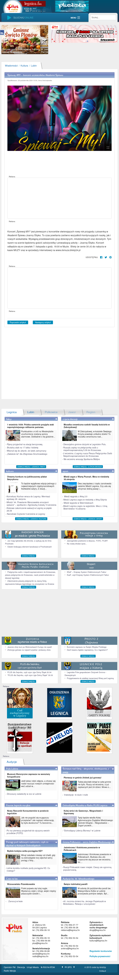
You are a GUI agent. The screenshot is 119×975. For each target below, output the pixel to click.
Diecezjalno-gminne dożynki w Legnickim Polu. (84, 444)
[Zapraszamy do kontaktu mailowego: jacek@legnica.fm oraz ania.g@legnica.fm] (84, 33)
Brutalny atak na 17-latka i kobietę (22, 447)
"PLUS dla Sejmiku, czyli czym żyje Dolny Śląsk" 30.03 (30, 675)
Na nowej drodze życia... (77, 543)
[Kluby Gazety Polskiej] (99, 702)
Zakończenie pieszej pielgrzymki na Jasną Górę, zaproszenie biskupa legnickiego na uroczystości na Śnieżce (29, 582)
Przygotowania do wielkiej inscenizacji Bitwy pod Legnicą (90, 678)
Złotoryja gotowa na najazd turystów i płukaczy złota (29, 649)
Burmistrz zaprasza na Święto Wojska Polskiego (87, 647)
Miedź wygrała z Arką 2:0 (75, 496)
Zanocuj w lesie (15, 901)
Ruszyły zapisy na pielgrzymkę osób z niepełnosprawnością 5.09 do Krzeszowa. (82, 449)
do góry (68, 966)
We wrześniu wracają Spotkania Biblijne (82, 459)
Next (44, 39)
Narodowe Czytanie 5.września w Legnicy (26, 513)
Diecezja (21, 967)
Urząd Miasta (33, 967)
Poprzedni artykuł (18, 322)
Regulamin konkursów (101, 951)
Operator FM (10, 967)
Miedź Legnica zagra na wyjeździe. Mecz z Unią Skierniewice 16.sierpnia (85, 507)
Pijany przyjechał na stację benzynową (24, 444)
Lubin (34, 65)
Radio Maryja (10, 970)
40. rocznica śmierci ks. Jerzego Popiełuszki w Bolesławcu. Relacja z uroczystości (84, 902)
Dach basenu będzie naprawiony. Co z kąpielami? (87, 649)
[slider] (25, 39)
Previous (6, 39)
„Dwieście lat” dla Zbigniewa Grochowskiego (27, 453)
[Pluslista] (72, 6)
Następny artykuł (43, 322)
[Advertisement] (59, 198)
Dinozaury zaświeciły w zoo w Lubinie (24, 793)
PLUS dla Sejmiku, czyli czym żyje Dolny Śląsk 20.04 (29, 672)
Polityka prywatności (100, 956)
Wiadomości (11, 65)
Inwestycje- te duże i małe (76, 794)
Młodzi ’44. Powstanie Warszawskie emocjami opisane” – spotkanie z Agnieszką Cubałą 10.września (31, 503)
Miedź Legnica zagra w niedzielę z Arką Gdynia (85, 499)
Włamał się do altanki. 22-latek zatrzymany (26, 450)
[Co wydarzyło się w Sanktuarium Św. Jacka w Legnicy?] (20, 703)
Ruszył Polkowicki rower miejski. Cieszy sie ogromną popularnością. (87, 868)
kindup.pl (102, 971)
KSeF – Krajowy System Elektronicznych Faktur (86, 572)
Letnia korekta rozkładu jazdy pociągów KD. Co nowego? (28, 869)
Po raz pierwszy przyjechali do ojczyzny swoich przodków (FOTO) (28, 832)
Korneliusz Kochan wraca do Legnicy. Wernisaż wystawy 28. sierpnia (28, 497)
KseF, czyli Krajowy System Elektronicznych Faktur (88, 575)
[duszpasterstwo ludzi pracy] (20, 737)
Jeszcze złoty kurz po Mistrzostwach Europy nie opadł (29, 647)
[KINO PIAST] (99, 737)
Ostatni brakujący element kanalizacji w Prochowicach (29, 546)
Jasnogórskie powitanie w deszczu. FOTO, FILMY (87, 540)
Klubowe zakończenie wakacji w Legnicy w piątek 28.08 (29, 509)
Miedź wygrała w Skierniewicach (78, 502)
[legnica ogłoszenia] (59, 702)
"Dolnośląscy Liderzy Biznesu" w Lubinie (82, 830)
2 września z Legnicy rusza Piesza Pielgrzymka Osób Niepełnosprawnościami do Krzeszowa (87, 454)
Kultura (24, 65)
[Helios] (59, 737)
